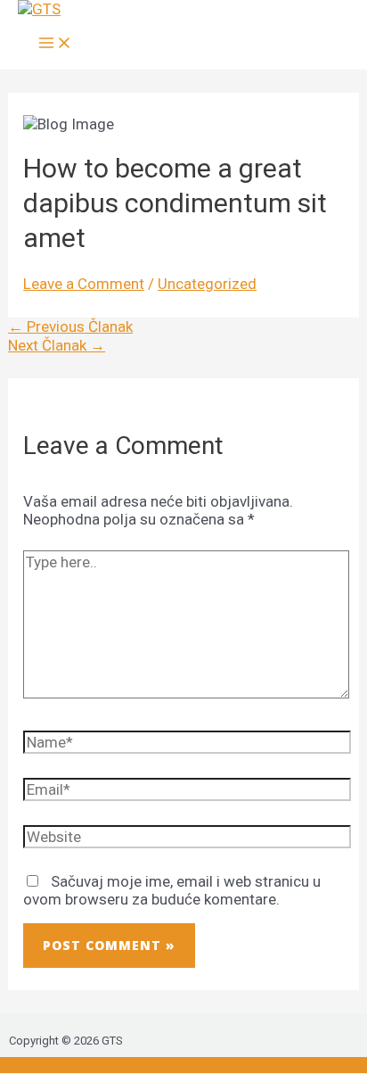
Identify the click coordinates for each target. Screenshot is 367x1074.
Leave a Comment (83, 284)
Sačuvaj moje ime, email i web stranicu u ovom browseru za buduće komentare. (172, 890)
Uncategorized (207, 284)
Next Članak (56, 345)
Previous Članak (70, 326)
